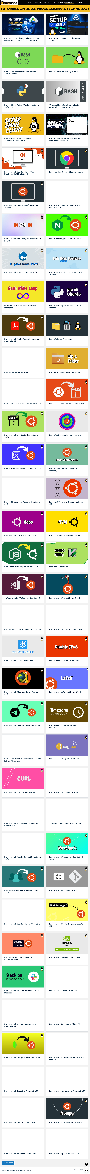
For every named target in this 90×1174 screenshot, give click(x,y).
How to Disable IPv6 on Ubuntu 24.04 (64, 660)
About (74, 1169)
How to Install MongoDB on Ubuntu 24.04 (22, 1057)
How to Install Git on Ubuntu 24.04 (63, 890)
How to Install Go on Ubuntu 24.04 (63, 792)
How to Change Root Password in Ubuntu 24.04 (22, 503)
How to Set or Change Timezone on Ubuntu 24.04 (64, 726)
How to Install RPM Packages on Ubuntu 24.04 (66, 925)
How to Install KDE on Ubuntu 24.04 (19, 660)
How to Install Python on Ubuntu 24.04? (21, 1153)
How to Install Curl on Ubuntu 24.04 (19, 792)
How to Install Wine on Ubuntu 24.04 (64, 598)
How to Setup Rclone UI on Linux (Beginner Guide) (67, 39)
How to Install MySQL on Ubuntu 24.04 (65, 759)
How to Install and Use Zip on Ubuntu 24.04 (67, 404)
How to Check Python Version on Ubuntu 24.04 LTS (21, 106)
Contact (80, 3)
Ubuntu (38, 3)
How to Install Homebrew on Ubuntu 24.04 (67, 1091)
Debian (46, 3)
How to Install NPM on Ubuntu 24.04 (64, 991)
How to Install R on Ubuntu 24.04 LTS (64, 1024)
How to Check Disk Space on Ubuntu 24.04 (22, 404)
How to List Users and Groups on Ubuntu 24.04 (66, 503)
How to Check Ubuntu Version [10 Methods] (63, 469)
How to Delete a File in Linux (60, 339)
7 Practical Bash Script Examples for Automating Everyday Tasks (64, 106)
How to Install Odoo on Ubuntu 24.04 (20, 535)
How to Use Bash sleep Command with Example (65, 273)
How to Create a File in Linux (16, 372)
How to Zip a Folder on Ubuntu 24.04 (64, 372)
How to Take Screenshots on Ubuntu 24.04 (22, 468)
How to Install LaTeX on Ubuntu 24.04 (65, 692)
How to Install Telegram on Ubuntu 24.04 (22, 725)
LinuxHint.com (26, 1170)
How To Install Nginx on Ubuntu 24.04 (65, 239)
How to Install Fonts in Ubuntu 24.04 (19, 1122)
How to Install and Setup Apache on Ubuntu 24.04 (20, 1025)
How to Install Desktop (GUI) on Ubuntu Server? (21, 206)
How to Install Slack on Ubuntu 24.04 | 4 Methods (21, 992)
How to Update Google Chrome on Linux (66, 172)
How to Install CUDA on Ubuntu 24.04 (65, 957)
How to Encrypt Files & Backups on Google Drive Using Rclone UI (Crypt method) (22, 39)
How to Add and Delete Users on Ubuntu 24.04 (21, 891)
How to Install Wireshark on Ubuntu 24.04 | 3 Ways (67, 858)
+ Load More (8, 1162)
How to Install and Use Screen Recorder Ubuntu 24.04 (21, 824)
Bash (29, 3)
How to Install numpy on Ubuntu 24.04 (65, 1122)
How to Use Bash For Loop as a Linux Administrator (20, 72)
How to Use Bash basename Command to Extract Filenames (22, 760)
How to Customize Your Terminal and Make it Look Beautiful (65, 139)
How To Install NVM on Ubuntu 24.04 (64, 535)
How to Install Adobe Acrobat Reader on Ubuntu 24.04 (21, 340)
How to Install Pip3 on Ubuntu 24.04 (64, 1153)
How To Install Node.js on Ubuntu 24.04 (21, 566)
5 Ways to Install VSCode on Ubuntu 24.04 (22, 598)
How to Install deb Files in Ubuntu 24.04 (65, 629)
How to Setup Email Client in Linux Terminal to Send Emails (18, 139)
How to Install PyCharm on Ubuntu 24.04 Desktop (66, 1058)
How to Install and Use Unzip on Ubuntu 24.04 (21, 436)
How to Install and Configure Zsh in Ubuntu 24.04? (22, 240)
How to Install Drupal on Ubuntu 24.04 (20, 272)
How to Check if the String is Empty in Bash (22, 629)
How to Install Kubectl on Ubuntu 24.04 (21, 1091)
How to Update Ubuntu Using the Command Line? (18, 958)
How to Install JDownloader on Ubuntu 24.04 (21, 693)
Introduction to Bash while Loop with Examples (20, 306)
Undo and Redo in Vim (58, 566)
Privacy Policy (84, 1169)
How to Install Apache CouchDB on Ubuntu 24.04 (22, 858)
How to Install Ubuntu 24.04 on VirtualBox (22, 924)
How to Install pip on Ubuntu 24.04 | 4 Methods (65, 306)
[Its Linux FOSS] (9, 2)
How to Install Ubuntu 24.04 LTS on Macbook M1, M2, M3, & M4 (19, 173)
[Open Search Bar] (87, 2)
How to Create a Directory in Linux (63, 71)
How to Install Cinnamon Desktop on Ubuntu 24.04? (64, 206)
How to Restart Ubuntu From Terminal (65, 435)
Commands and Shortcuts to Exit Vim (65, 823)
